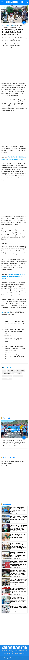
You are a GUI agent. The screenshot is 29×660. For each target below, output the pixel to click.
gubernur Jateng (16, 373)
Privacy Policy (23, 650)
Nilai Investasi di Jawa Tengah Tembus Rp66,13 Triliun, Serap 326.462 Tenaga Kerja (15, 356)
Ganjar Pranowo (6, 373)
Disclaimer (14, 652)
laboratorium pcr (18, 376)
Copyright (17, 650)
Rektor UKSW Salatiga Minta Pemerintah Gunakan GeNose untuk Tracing (13, 276)
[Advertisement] (14, 65)
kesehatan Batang (7, 376)
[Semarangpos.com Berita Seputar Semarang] (14, 2)
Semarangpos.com (6, 25)
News (13, 25)
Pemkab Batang (6, 379)
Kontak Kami (11, 650)
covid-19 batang (20, 370)
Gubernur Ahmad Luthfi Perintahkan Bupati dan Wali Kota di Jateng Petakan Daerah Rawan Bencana (15, 348)
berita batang (10, 370)
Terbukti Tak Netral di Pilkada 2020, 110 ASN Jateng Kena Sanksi (13, 158)
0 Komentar (14, 47)
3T (4, 370)
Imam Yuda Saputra (9, 368)
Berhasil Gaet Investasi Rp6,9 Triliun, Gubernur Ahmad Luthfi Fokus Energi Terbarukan (14, 323)
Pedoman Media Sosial (20, 653)
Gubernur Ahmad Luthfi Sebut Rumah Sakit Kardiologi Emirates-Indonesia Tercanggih (14, 331)
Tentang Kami (5, 650)
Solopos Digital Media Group (18, 658)
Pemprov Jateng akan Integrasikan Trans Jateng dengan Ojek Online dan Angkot (14, 340)
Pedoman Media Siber (9, 653)
